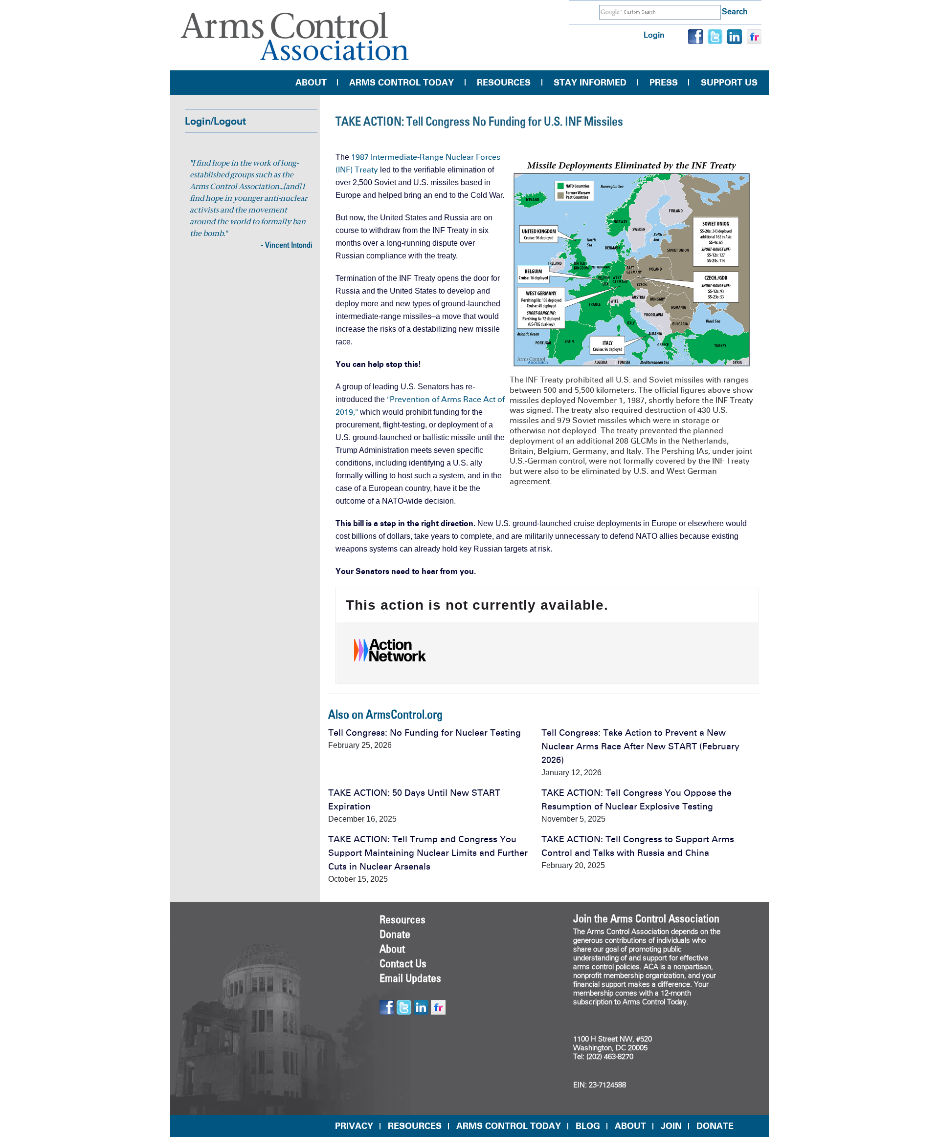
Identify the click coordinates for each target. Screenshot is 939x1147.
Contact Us (403, 963)
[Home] (295, 36)
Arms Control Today (401, 82)
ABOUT (630, 1126)
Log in (654, 35)
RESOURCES (415, 1126)
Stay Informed (590, 82)
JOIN (671, 1126)
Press (663, 82)
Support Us (729, 82)
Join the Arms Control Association (646, 918)
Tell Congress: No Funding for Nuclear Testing (424, 732)
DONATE (715, 1126)
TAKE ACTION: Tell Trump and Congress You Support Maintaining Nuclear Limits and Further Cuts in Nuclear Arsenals (428, 853)
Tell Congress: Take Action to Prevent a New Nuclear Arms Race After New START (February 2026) (640, 746)
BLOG (588, 1126)
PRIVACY (354, 1126)
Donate (395, 934)
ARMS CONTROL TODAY (508, 1126)
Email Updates (410, 978)
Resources (504, 82)
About (311, 82)
